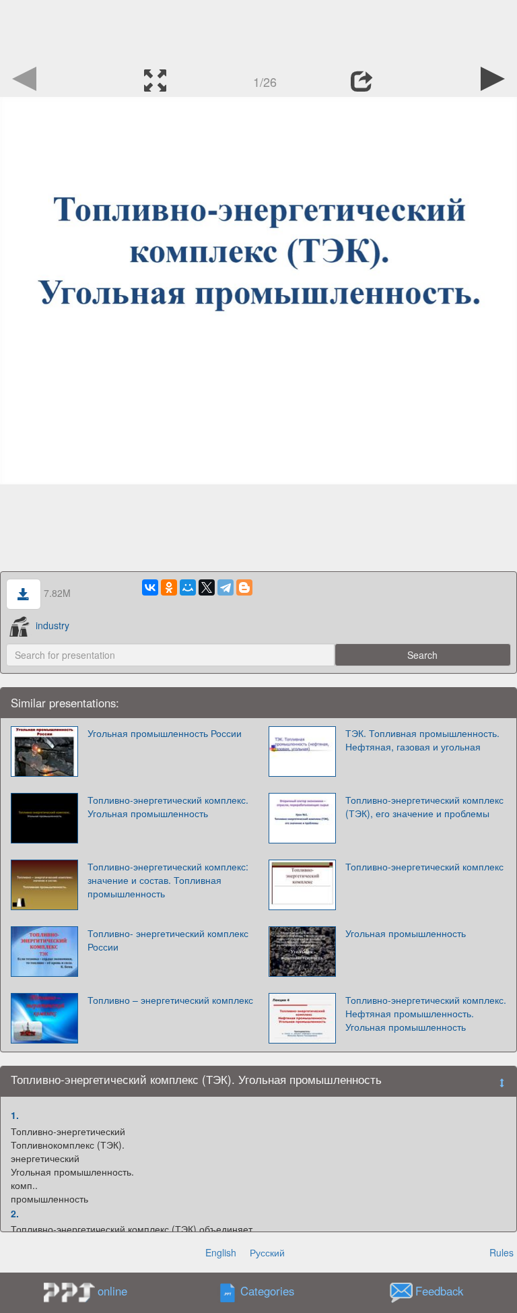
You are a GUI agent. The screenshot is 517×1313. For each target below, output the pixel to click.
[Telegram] (225, 587)
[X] (207, 587)
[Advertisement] (258, 30)
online (112, 1291)
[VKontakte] (150, 587)
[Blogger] (244, 587)
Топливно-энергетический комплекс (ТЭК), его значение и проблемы (424, 806)
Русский (267, 1252)
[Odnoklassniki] (169, 587)
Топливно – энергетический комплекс (170, 999)
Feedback (439, 1291)
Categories (267, 1291)
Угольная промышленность (405, 933)
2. (15, 1213)
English (220, 1252)
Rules (501, 1252)
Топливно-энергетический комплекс (424, 866)
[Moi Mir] (188, 587)
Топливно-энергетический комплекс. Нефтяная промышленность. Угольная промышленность (425, 1013)
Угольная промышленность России (165, 733)
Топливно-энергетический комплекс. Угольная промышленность (168, 806)
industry (52, 625)
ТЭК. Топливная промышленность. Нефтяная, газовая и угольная (422, 739)
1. (15, 1115)
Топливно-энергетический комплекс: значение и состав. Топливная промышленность (168, 880)
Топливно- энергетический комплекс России (168, 939)
